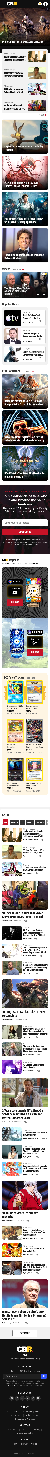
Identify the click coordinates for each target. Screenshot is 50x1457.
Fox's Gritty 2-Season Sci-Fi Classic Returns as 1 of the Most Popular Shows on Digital (35, 1031)
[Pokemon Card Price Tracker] (40, 4)
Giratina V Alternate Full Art (37, 745)
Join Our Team (11, 1411)
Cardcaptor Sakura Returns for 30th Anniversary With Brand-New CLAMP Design (35, 1169)
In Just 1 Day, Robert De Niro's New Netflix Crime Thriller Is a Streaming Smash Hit (24, 1315)
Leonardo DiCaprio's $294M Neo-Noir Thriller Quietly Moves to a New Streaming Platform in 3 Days (32, 335)
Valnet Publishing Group (29, 1359)
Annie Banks (8, 920)
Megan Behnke (29, 323)
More (41, 115)
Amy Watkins (29, 1157)
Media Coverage (32, 1415)
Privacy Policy (13, 1386)
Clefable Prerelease (34, 783)
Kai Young (28, 938)
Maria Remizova (9, 1220)
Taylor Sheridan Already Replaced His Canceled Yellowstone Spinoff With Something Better (15, 61)
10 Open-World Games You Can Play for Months (35, 1134)
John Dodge (28, 341)
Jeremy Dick (28, 359)
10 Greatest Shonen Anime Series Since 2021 (33, 1066)
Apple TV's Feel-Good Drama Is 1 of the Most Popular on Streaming (32, 316)
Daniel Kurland (29, 1070)
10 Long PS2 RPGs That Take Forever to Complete (23, 1014)
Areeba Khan (29, 873)
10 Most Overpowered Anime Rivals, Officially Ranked (14, 92)
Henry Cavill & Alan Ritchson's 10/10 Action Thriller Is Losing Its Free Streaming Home (35, 967)
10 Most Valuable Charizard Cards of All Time (34, 1250)
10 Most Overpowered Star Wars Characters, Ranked (13, 76)
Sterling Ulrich (29, 1054)
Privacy (24, 1444)
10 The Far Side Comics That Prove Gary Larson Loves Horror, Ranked (14, 109)
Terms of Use (33, 542)
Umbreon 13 (12, 783)
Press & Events (15, 1415)
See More (17, 270)
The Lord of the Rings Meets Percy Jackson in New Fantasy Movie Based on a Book (35, 1049)
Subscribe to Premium (25, 1419)
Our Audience (26, 1411)
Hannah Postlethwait (31, 839)
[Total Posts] (40, 321)
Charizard (11, 745)
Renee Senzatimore (31, 955)
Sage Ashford (8, 1019)
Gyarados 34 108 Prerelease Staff (20, 706)
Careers (24, 1429)
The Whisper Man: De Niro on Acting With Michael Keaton (17, 291)
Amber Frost (29, 1254)
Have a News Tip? (25, 1433)
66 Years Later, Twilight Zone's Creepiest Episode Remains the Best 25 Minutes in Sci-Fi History (35, 933)
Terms (15, 1444)
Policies (33, 1444)
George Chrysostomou (32, 1138)
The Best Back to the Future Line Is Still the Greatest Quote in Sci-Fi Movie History (35, 1267)
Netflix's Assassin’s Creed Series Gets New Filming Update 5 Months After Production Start (33, 353)
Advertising (35, 1429)
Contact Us (13, 1429)
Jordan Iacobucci (30, 856)
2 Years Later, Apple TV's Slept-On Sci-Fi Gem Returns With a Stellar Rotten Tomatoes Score (22, 1114)
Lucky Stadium (32, 706)
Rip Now (15, 602)
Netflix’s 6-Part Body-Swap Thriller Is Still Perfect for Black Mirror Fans (34, 1151)
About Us (39, 1411)
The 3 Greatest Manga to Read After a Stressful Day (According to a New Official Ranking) (35, 950)
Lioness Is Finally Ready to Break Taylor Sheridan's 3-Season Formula (34, 1233)
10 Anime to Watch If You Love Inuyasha (20, 1215)
